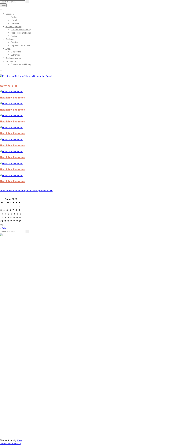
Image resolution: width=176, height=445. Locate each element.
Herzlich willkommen (12, 97)
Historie (14, 20)
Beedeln (14, 42)
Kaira (19, 440)
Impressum (11, 61)
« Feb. (3, 228)
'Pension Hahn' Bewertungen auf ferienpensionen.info (26, 190)
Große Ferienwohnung (21, 29)
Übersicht (10, 13)
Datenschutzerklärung (21, 64)
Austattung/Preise (13, 26)
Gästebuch (16, 23)
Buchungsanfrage (13, 57)
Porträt (14, 16)
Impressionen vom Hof (21, 45)
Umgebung (16, 51)
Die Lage (9, 39)
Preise (14, 35)
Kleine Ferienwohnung (21, 32)
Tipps (8, 48)
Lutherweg (15, 54)
